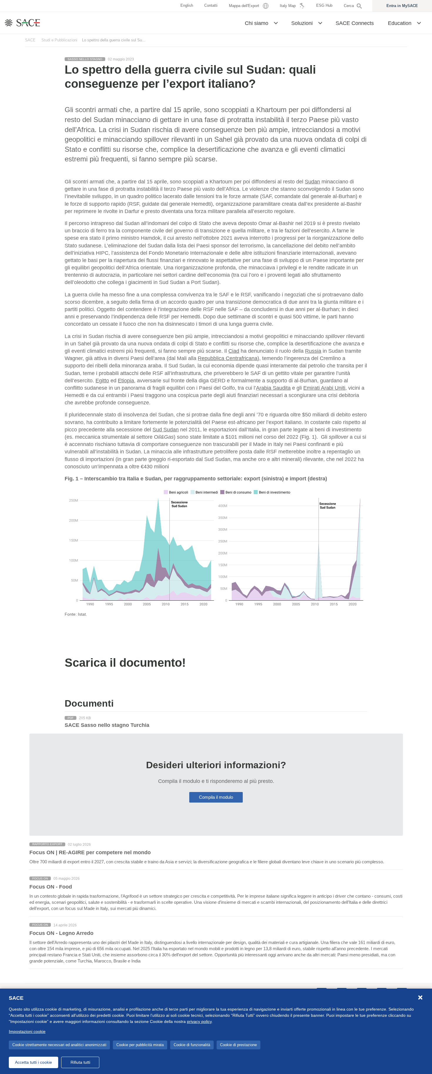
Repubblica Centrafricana (227, 358)
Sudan (312, 182)
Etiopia (126, 381)
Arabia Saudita (273, 388)
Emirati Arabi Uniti (324, 388)
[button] (275, 23)
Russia (313, 351)
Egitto (102, 381)
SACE (30, 40)
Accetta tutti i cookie (33, 1062)
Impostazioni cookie (27, 1031)
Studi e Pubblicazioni (59, 40)
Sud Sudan (166, 430)
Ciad (233, 351)
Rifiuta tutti (80, 1062)
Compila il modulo (216, 797)
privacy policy (199, 1021)
